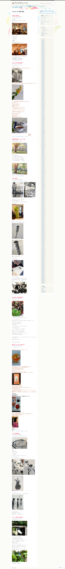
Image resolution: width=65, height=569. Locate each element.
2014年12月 (43, 197)
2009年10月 (43, 267)
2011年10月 (43, 240)
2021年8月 (43, 107)
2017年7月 (43, 162)
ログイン (43, 288)
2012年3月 (43, 234)
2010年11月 (43, 252)
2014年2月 (43, 208)
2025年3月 (43, 59)
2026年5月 (43, 43)
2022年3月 (43, 99)
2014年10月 (43, 199)
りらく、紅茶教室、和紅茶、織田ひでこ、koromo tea (21, 136)
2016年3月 (43, 180)
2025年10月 (43, 51)
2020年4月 (43, 125)
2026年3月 (43, 45)
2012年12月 (43, 224)
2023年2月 (43, 87)
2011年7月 (43, 243)
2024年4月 (43, 71)
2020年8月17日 (20, 298)
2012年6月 (43, 231)
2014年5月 (43, 205)
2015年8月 (43, 188)
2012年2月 (43, 235)
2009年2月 (43, 276)
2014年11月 (43, 198)
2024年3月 (43, 72)
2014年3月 (43, 207)
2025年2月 (43, 60)
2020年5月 (43, 124)
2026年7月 (43, 41)
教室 (14, 18)
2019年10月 (43, 132)
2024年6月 (43, 69)
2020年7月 (43, 122)
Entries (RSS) (43, 3)
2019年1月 (43, 142)
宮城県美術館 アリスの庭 (18, 139)
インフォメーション (43, 18)
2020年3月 (43, 126)
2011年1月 (43, 250)
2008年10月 (43, 280)
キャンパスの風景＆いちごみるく (45, 21)
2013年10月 (43, 213)
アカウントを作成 (44, 287)
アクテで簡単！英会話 (17, 517)
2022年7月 (43, 95)
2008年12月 (43, 278)
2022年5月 (43, 97)
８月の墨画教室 (15, 433)
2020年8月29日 (20, 63)
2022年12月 (43, 89)
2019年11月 (43, 131)
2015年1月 (43, 196)
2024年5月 (43, 70)
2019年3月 (43, 140)
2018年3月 (43, 153)
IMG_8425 (42, 22)
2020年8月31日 (20, 16)
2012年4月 (43, 233)
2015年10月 (43, 186)
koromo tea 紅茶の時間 (17, 62)
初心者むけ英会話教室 (17, 297)
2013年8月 (43, 215)
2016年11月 (43, 171)
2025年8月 (43, 53)
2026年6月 (43, 42)
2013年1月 (43, 223)
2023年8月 (43, 80)
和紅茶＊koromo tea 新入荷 (18, 344)
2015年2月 (43, 195)
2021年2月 (43, 114)
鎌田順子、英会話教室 (17, 563)
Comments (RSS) (48, 3)
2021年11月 (43, 104)
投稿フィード (43, 289)
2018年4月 (43, 152)
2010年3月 (43, 261)
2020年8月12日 (20, 345)
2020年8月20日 (20, 179)
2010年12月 (43, 251)
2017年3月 (43, 167)
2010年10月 (43, 253)
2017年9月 (43, 160)
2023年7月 (43, 81)
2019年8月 (43, 134)
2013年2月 (43, 222)
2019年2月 (43, 141)
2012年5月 (43, 232)
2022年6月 (43, 96)
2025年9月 (43, 52)
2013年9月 (43, 214)
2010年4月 (43, 260)
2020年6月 (43, 123)
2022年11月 (43, 90)
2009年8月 (43, 269)
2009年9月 (43, 268)
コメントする (19, 18)
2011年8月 (43, 242)
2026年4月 (43, 44)
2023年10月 (43, 78)
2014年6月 (43, 204)
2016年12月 (43, 170)
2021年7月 (43, 108)
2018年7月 (43, 149)
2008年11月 (43, 279)
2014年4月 (43, 206)
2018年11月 (43, 144)
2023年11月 (43, 77)
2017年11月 (43, 158)
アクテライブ (44, 29)
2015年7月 (43, 189)
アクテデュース (21, 3)
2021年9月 (43, 106)
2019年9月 (43, 133)
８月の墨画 (14, 178)
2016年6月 (43, 177)
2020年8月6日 (20, 434)
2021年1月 (43, 115)
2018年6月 (43, 150)
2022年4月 (43, 98)
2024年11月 (43, 63)
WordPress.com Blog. (13, 567)
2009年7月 (43, 270)
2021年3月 (43, 113)
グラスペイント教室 (43, 17)
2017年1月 (43, 169)
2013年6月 (43, 217)
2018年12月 (43, 143)
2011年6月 (43, 244)
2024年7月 (43, 68)
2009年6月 (43, 271)
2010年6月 (43, 258)
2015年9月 (43, 187)
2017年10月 (43, 159)
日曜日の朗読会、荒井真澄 (17, 60)
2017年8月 (43, 161)
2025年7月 (43, 54)
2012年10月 (43, 226)
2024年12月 (43, 62)
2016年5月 (43, 178)
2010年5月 (43, 259)
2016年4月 (43, 179)
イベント (43, 28)
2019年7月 (43, 135)
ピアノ (42, 32)
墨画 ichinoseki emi (44, 33)
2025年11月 (43, 50)
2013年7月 (43, 216)
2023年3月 (43, 86)
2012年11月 (43, 225)
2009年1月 (43, 277)
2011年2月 (43, 249)
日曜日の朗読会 (15, 15)
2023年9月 (43, 79)
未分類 (16, 18)
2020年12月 (43, 116)
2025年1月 (43, 61)
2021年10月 (43, 105)
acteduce (16, 16)
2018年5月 (43, 151)
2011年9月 (43, 241)
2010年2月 (43, 262)
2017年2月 (43, 168)
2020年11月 (43, 117)
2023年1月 (43, 88)
